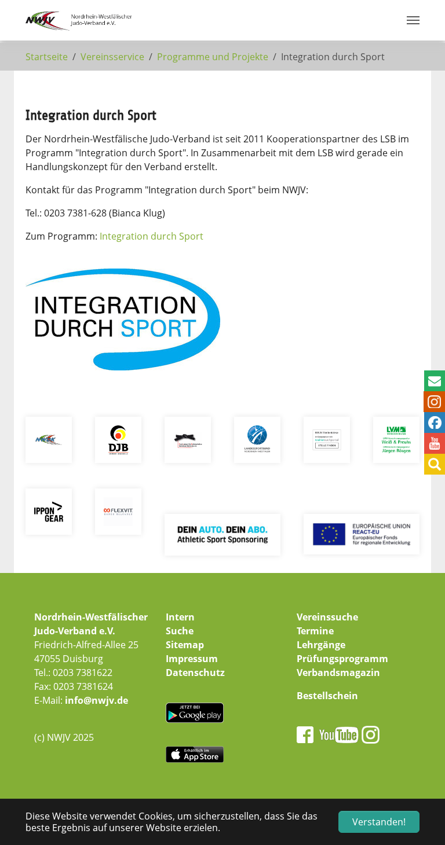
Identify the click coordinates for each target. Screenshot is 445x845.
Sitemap (185, 644)
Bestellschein (327, 695)
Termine (315, 630)
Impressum (192, 658)
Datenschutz (195, 672)
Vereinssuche (327, 617)
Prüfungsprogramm (342, 658)
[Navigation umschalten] (413, 20)
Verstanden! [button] (379, 821)
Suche (180, 630)
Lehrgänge (321, 644)
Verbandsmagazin (338, 672)
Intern (180, 617)
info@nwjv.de (96, 700)
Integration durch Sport (151, 236)
